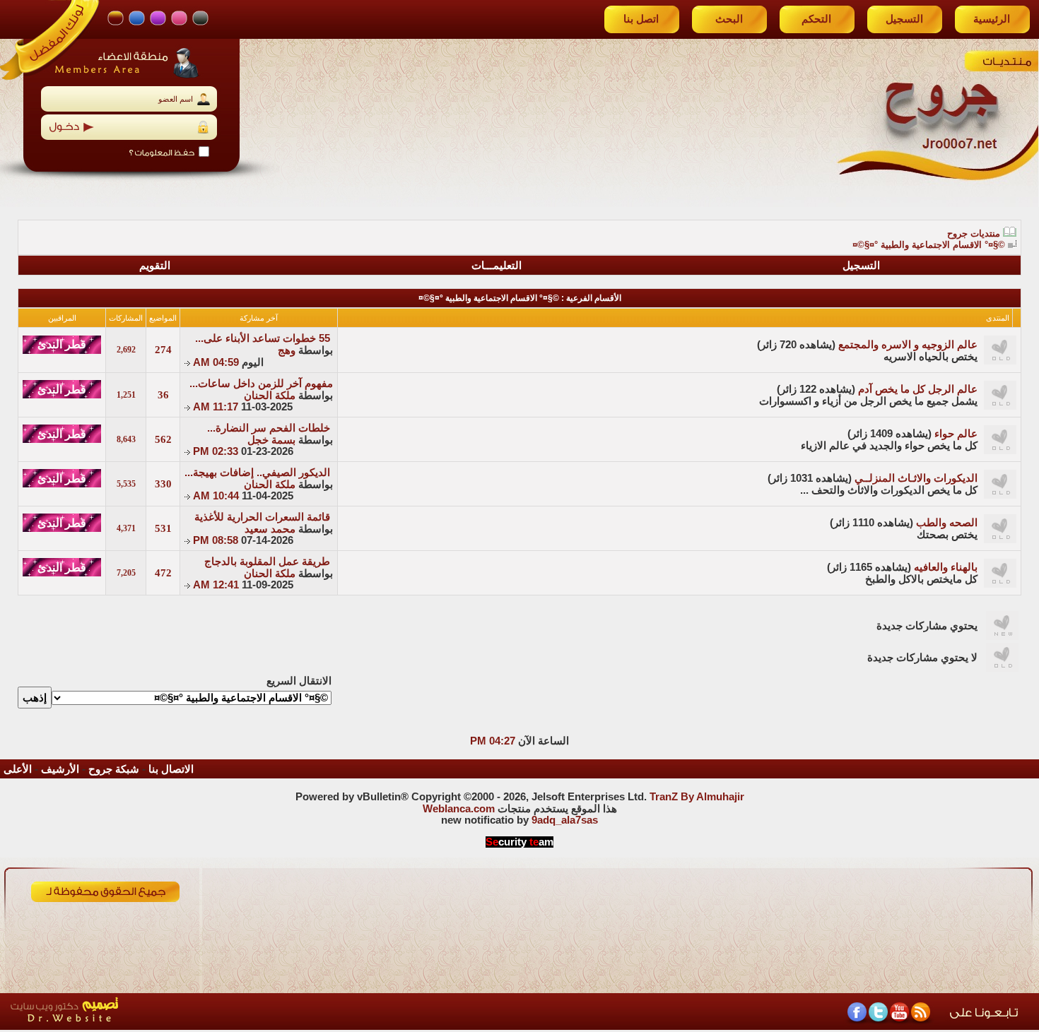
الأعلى (18, 769)
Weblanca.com (459, 808)
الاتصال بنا (171, 769)
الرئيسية (991, 19)
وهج (286, 350)
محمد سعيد (270, 529)
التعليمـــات (496, 265)
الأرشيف (60, 769)
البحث (729, 19)
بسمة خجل (271, 440)
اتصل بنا (641, 19)
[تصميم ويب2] (130, 1026)
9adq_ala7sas (565, 820)
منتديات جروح (973, 233)
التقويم (154, 265)
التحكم (816, 19)
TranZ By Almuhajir (697, 796)
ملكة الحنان (269, 395)
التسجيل (904, 19)
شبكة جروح (113, 769)
